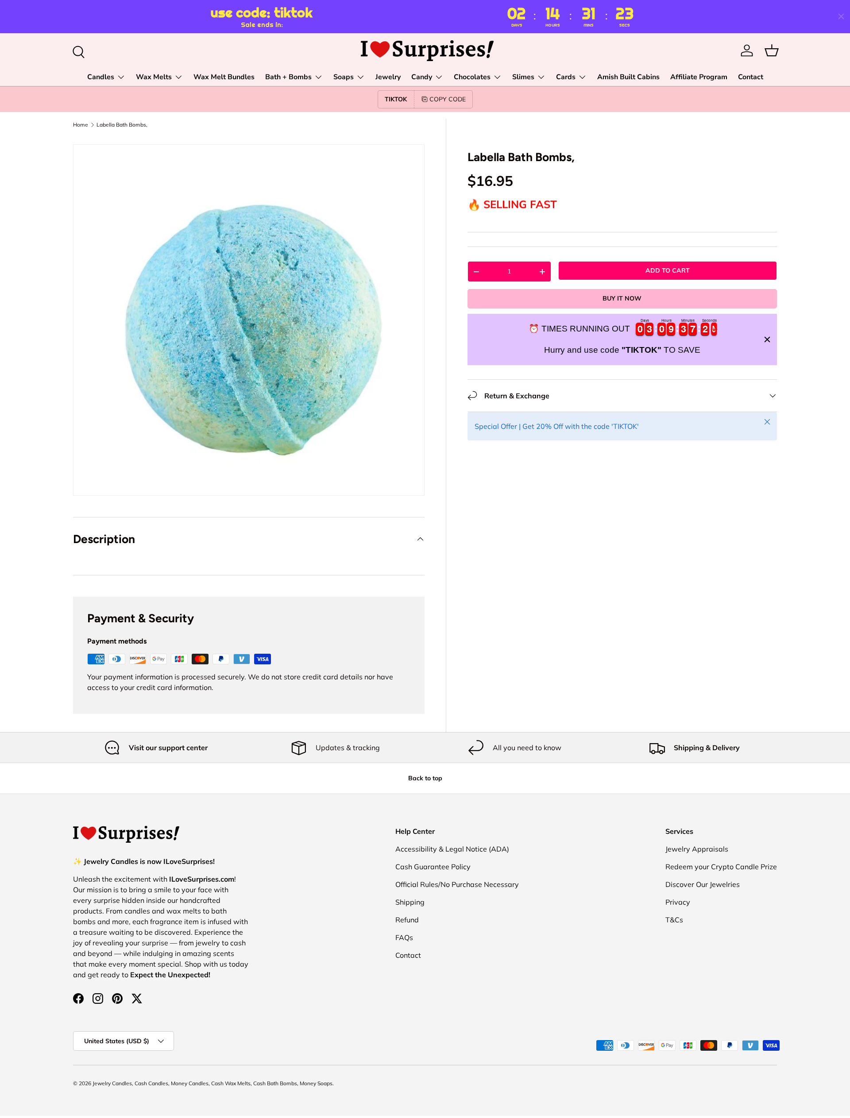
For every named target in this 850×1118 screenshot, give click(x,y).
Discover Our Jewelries (702, 884)
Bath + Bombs (288, 77)
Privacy (677, 902)
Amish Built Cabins (628, 77)
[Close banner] (767, 339)
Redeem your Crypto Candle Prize (721, 866)
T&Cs (674, 919)
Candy (421, 77)
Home (80, 124)
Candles (100, 77)
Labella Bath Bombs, (122, 124)
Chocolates (472, 77)
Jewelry (388, 77)
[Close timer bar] (841, 16)
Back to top (425, 778)
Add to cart (667, 270)
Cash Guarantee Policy (433, 866)
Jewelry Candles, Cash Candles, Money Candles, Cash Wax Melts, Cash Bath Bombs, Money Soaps (212, 1083)
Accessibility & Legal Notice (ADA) (452, 848)
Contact (750, 77)
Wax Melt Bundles (224, 77)
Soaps (343, 77)
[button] (771, 50)
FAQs (404, 937)
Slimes (523, 77)
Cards (566, 77)
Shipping (410, 902)
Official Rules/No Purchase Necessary (457, 884)
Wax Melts (154, 77)
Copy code (447, 99)
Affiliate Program (698, 77)
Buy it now (622, 298)
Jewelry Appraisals (696, 848)
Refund (407, 919)
